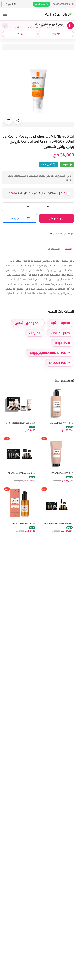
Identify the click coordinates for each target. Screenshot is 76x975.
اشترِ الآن (54, 218)
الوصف (68, 249)
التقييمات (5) (53, 249)
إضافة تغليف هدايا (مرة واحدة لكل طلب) (32, 193)
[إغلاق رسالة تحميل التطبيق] (5, 26)
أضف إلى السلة (17, 218)
